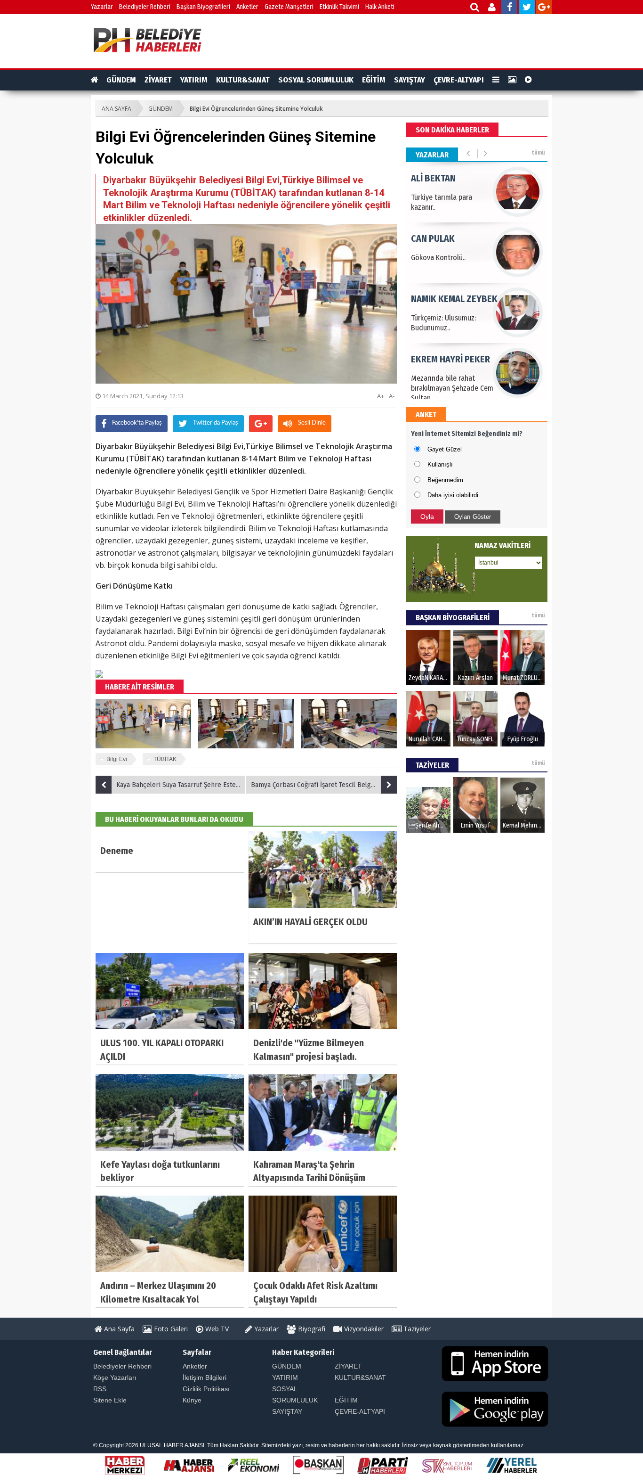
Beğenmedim (445, 480)
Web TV (216, 1328)
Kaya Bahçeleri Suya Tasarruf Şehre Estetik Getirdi (181, 784)
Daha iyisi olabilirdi (452, 495)
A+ (380, 396)
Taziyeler (416, 1328)
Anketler (247, 7)
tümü (538, 152)
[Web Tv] (528, 80)
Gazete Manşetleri (289, 7)
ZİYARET (158, 80)
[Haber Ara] (475, 8)
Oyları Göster (472, 516)
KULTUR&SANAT (243, 80)
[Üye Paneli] (492, 8)
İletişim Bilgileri (204, 1377)
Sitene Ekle (110, 1400)
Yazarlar (102, 7)
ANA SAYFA (116, 109)
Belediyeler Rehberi (144, 7)
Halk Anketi (379, 7)
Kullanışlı (440, 464)
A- (391, 396)
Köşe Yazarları (115, 1377)
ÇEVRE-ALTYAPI (459, 80)
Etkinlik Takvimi (339, 7)
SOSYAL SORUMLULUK (316, 80)
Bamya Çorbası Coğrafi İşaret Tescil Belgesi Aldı (322, 784)
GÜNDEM (121, 80)
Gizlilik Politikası (206, 1389)
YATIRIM (194, 80)
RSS (99, 1389)
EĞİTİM (374, 80)
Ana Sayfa (118, 1328)
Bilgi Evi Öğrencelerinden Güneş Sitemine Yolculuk (256, 109)
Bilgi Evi (116, 759)
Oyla (427, 516)
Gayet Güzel (444, 449)
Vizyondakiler (363, 1328)
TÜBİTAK (165, 759)
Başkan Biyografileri (203, 7)
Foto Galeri (170, 1328)
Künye (192, 1400)
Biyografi (310, 1328)
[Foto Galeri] (512, 80)
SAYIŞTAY (409, 80)
